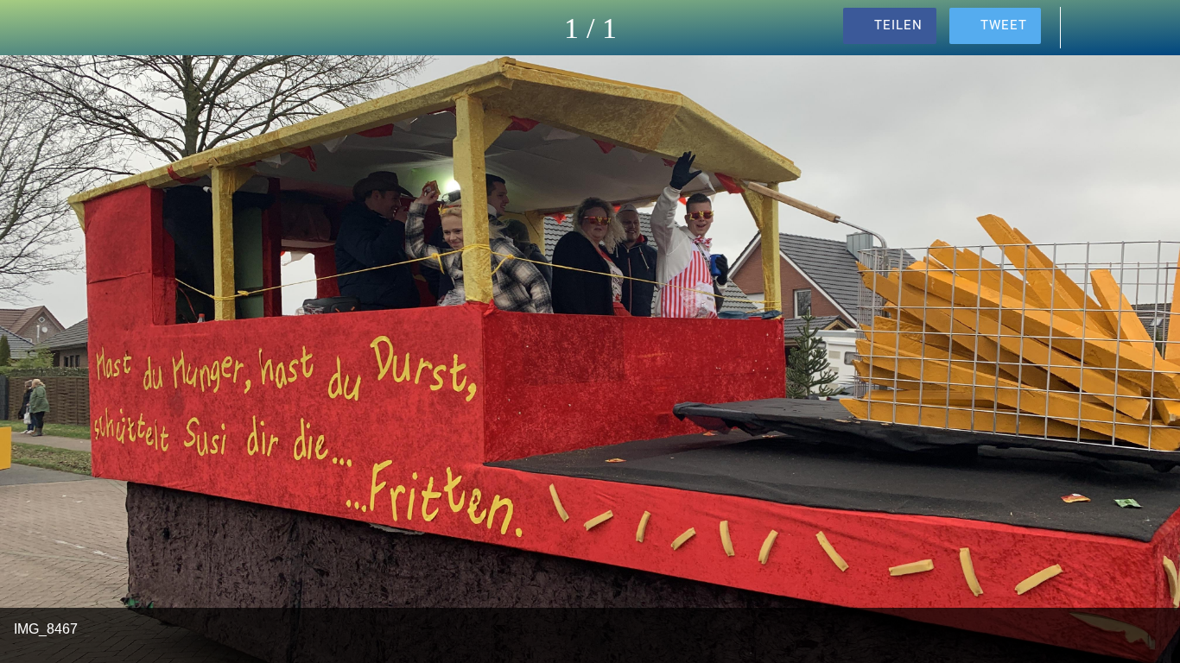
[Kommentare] (1090, 27)
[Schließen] (27, 27)
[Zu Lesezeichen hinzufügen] (1135, 27)
